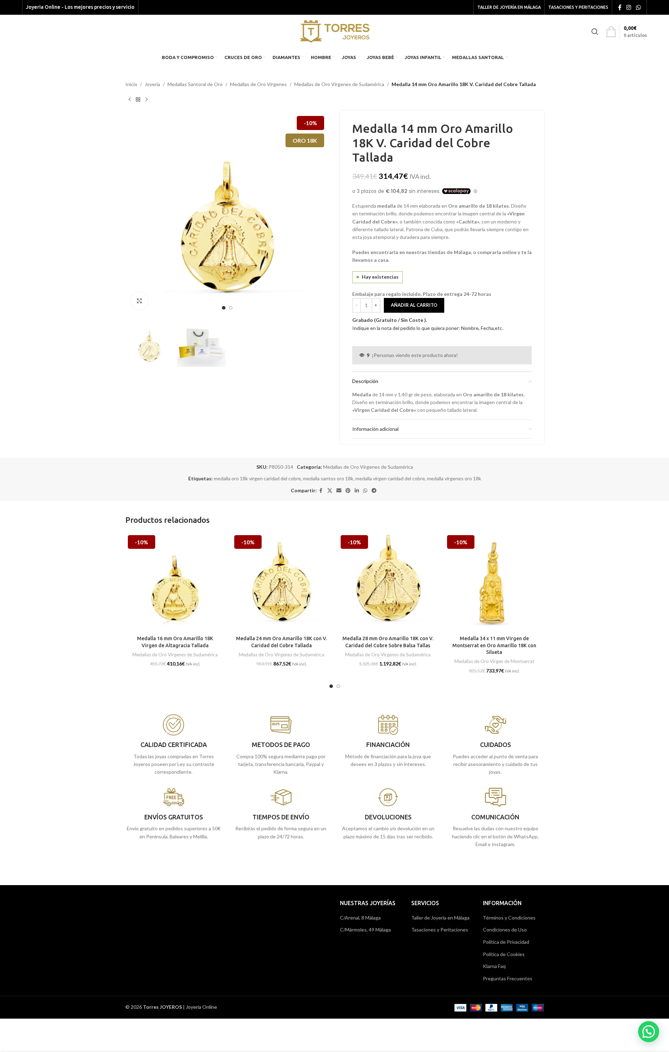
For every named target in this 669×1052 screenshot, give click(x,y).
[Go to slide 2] (230, 308)
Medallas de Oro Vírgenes (258, 84)
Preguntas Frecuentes (507, 978)
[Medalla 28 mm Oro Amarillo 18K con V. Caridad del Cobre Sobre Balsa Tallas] (388, 582)
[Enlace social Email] (338, 490)
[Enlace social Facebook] (620, 7)
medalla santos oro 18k (328, 478)
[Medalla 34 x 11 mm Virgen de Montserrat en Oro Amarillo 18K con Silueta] (494, 582)
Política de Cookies (504, 954)
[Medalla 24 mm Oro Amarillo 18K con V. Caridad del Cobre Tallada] (281, 582)
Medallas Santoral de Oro (195, 84)
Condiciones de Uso (505, 930)
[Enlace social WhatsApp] (638, 7)
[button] (648, 1031)
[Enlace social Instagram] (629, 7)
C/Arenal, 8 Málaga (360, 918)
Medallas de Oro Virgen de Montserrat (494, 661)
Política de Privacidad (506, 942)
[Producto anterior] (129, 99)
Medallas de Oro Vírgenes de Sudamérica (339, 84)
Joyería (152, 84)
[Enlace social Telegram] (374, 490)
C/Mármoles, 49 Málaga (365, 930)
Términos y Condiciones (509, 918)
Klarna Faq (494, 966)
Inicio (131, 84)
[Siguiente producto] (146, 99)
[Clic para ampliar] (139, 301)
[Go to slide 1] (223, 308)
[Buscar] (595, 32)
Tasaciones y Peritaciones (439, 930)
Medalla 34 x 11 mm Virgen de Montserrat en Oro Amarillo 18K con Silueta (494, 645)
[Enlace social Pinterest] (348, 490)
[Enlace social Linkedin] (357, 490)
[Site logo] (334, 31)
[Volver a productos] (138, 99)
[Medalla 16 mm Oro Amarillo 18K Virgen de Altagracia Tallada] (175, 582)
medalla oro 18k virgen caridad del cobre (257, 478)
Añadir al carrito (414, 305)
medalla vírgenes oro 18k (454, 478)
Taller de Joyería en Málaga (440, 918)
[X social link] (329, 490)
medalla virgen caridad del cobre (390, 478)
